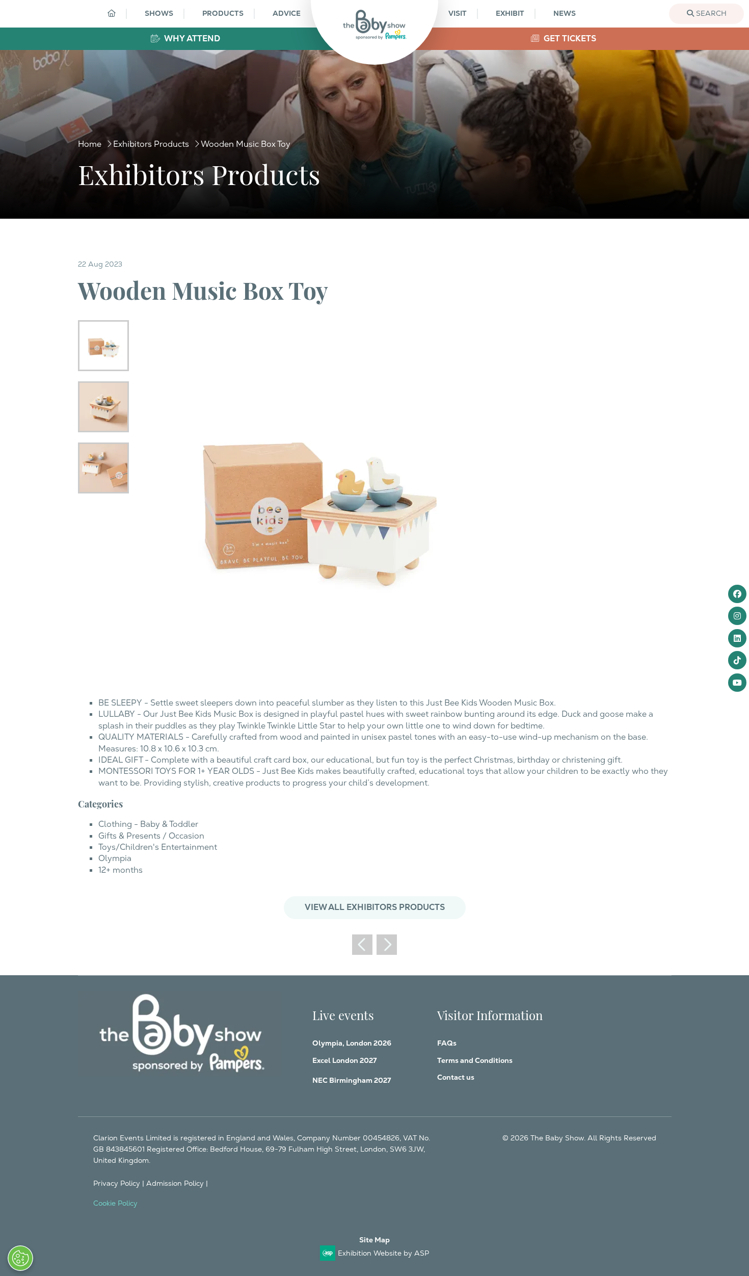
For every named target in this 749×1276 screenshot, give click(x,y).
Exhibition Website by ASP (383, 1253)
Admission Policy (175, 1183)
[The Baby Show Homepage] (374, 25)
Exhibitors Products (151, 144)
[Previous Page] (362, 944)
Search (710, 13)
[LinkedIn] (737, 638)
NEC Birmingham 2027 (351, 1080)
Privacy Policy (116, 1183)
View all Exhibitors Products (375, 907)
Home (89, 144)
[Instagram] (737, 616)
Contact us (455, 1077)
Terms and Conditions (475, 1060)
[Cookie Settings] (20, 1258)
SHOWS (159, 13)
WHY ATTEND (191, 38)
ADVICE (287, 13)
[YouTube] (737, 682)
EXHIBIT (510, 13)
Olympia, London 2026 (351, 1043)
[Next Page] (387, 944)
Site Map (374, 1239)
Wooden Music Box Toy (245, 144)
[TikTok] (737, 660)
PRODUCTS (223, 13)
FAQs (447, 1043)
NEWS (564, 13)
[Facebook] (737, 594)
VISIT (457, 13)
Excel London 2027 (344, 1060)
